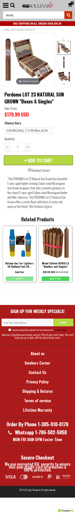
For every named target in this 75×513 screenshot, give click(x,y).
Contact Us (37, 372)
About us (38, 353)
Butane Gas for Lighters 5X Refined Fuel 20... (19, 264)
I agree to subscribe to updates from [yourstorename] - (39, 329)
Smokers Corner (37, 363)
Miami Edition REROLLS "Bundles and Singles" (55, 264)
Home (6, 30)
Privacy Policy (60, 329)
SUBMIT (63, 322)
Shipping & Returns (37, 391)
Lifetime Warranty (37, 410)
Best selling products (23, 30)
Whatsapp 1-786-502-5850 (40, 432)
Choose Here (12, 123)
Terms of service (37, 400)
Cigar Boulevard (34, 489)
